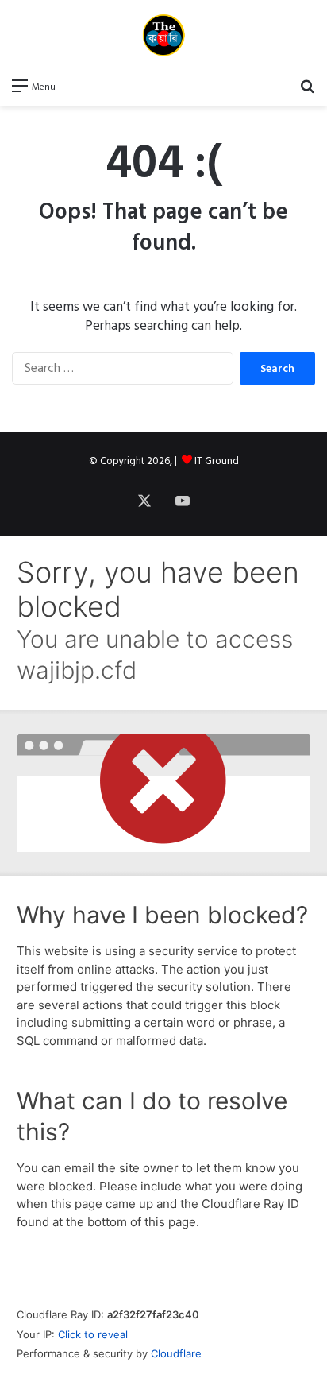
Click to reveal (93, 1334)
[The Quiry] (163, 35)
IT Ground (216, 461)
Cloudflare (176, 1353)
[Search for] (307, 86)
